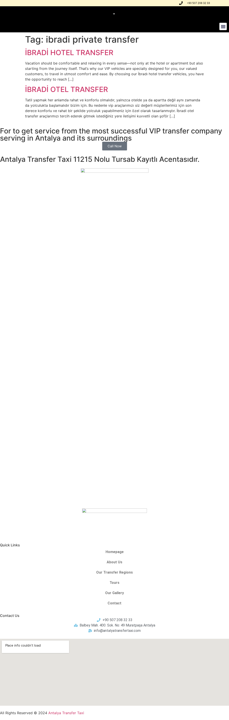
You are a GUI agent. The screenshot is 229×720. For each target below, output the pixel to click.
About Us (114, 562)
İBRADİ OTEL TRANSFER (66, 89)
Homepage (115, 552)
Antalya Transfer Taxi (66, 713)
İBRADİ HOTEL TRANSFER (69, 52)
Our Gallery (114, 593)
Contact (114, 603)
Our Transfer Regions (114, 572)
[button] (223, 26)
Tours (114, 583)
